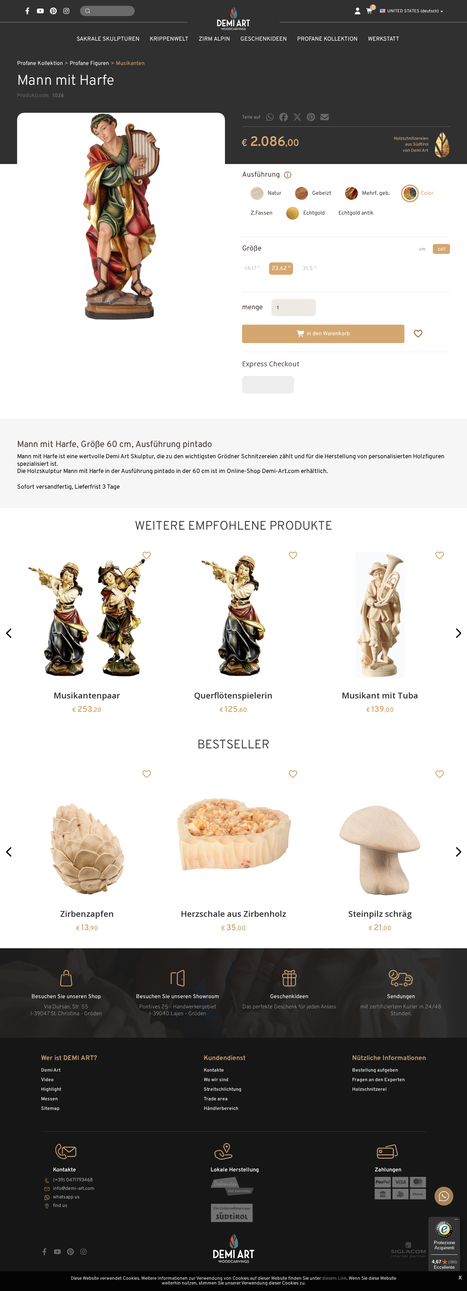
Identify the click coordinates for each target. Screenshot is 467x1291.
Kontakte (214, 1070)
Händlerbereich (221, 1109)
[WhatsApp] (270, 117)
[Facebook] (283, 117)
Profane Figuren (89, 63)
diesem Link (334, 1278)
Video (47, 1080)
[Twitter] (297, 117)
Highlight (51, 1089)
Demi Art (51, 1070)
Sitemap (50, 1109)
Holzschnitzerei (369, 1089)
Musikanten (130, 63)
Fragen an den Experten (378, 1080)
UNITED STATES (413, 11)
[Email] (324, 117)
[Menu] (456, 1221)
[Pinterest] (311, 117)
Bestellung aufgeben (375, 1070)
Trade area (216, 1099)
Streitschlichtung (222, 1089)
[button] (9, 633)
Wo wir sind (216, 1080)
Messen (49, 1099)
